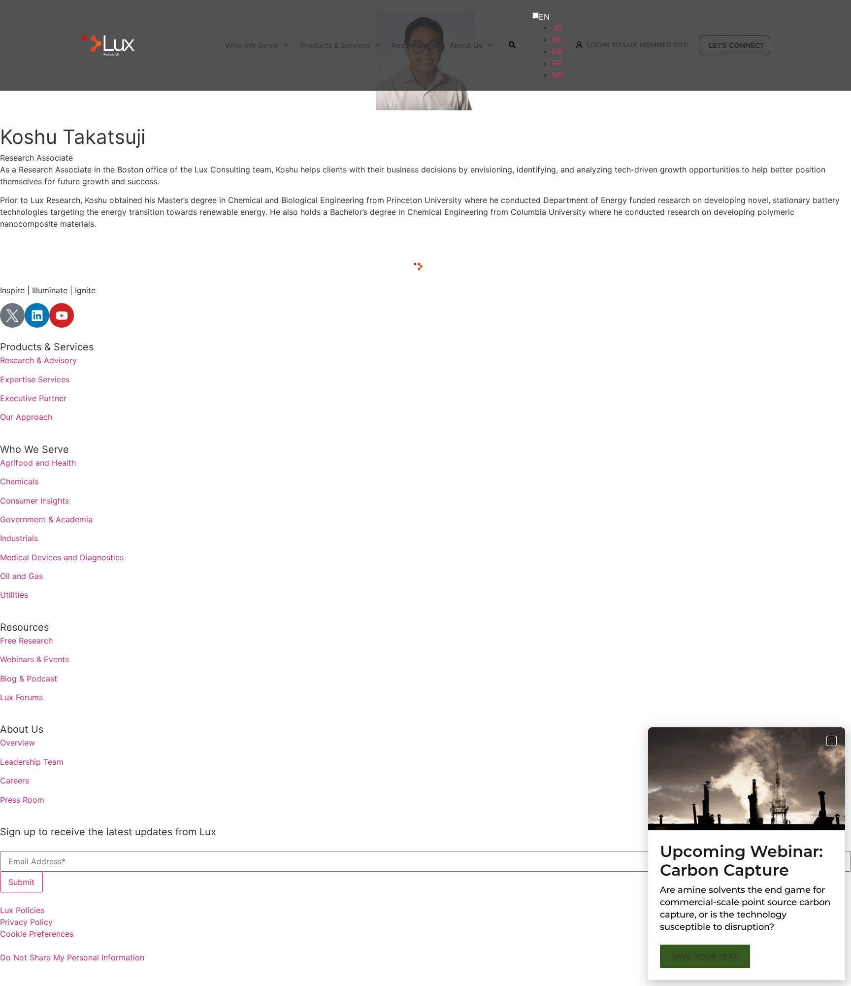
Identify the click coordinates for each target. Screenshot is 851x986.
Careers (14, 780)
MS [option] (558, 75)
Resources (24, 627)
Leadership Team (32, 762)
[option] (558, 28)
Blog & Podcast (28, 678)
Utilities (14, 595)
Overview (17, 743)
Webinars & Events (34, 659)
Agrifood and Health (38, 463)
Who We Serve (34, 449)
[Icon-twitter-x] (12, 315)
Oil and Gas (21, 576)
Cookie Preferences (36, 934)
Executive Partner (33, 398)
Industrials (19, 538)
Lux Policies (22, 910)
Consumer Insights (34, 501)
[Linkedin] (37, 315)
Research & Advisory (38, 360)
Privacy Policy (26, 922)
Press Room (22, 800)
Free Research (26, 641)
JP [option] (556, 28)
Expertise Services (34, 379)
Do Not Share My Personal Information (72, 957)
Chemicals (19, 481)
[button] (831, 741)
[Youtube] (61, 315)
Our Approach (26, 417)
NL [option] (557, 39)
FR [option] (556, 63)
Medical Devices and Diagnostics (62, 557)
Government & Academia (46, 519)
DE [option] (557, 51)
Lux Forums (21, 697)
